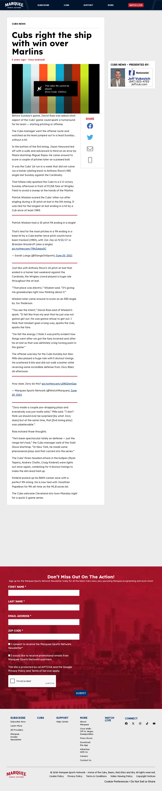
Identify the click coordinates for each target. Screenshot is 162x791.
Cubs (66, 5)
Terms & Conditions (96, 776)
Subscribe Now (17, 721)
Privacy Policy (74, 776)
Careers (84, 756)
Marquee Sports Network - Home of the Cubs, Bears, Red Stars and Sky (97, 772)
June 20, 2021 (64, 255)
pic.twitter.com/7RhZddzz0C (29, 248)
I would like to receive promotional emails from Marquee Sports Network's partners (38, 657)
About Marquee (84, 723)
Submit (81, 693)
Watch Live (135, 5)
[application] (56, 89)
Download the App (85, 743)
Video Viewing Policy (121, 776)
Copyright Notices (145, 776)
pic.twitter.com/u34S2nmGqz (59, 383)
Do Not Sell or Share (143, 781)
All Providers (16, 730)
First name (17, 586)
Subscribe (43, 5)
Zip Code (15, 630)
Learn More (16, 725)
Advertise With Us (85, 750)
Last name (16, 601)
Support (88, 5)
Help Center (62, 721)
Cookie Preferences (116, 781)
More (111, 5)
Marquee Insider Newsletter (15, 737)
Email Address (19, 616)
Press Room (86, 738)
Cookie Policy (56, 776)
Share (90, 118)
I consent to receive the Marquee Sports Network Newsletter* (39, 646)
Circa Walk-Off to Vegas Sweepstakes (86, 731)
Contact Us (85, 760)
